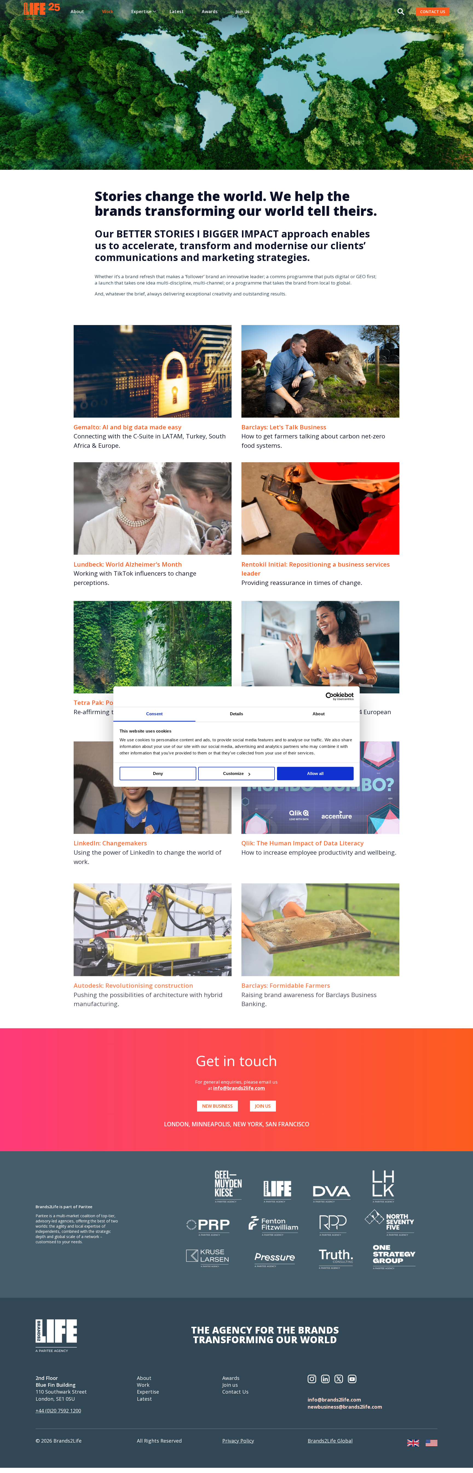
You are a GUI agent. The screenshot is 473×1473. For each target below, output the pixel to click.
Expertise (148, 1391)
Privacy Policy (238, 1440)
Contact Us (235, 1391)
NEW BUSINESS (217, 1106)
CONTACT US (432, 11)
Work (107, 11)
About (77, 11)
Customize (233, 773)
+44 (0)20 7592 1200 (58, 1410)
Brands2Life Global (330, 1440)
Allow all (315, 773)
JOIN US (263, 1106)
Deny (158, 773)
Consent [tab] (154, 713)
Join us (242, 11)
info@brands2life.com (239, 1088)
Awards (210, 11)
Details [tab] (236, 713)
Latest (177, 11)
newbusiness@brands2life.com (345, 1406)
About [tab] (319, 713)
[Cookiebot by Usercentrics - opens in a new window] (330, 696)
